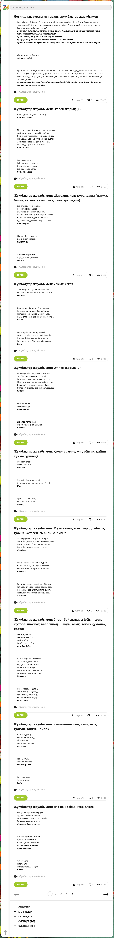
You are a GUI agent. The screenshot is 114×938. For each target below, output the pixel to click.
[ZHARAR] (5, 5)
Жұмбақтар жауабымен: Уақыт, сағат (43, 284)
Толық (20, 100)
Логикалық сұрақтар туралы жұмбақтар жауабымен (56, 16)
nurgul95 (79, 100)
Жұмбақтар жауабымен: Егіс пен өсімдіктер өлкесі (54, 807)
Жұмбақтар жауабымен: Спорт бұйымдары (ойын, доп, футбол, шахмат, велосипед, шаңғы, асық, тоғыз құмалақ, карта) (60, 624)
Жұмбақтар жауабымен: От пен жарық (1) (47, 109)
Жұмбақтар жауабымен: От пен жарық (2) (47, 367)
